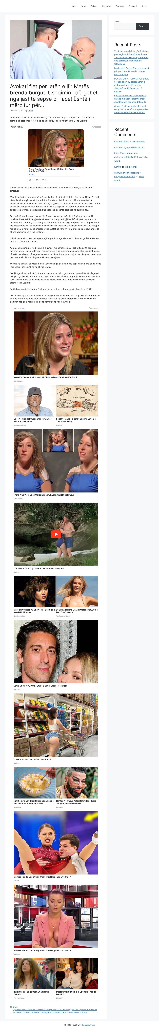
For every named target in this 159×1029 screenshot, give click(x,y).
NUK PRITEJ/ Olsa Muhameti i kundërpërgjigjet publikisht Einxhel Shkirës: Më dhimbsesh (50, 1012)
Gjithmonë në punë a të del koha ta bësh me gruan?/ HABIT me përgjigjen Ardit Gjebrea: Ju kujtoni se (55, 1010)
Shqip (15, 1007)
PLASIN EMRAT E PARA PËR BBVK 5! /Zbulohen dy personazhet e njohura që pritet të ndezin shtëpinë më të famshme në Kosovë (131, 85)
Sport (144, 6)
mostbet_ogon (121, 147)
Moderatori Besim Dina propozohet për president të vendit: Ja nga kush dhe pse (131, 71)
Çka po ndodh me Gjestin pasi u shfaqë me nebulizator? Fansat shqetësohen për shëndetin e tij (130, 98)
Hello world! (139, 141)
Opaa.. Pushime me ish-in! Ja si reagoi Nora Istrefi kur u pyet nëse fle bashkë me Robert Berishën (131, 109)
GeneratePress (88, 1025)
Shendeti (133, 6)
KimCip (117, 167)
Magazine (106, 6)
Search (117, 21)
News (83, 6)
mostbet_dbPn (121, 141)
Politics (94, 6)
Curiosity (120, 6)
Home (73, 6)
